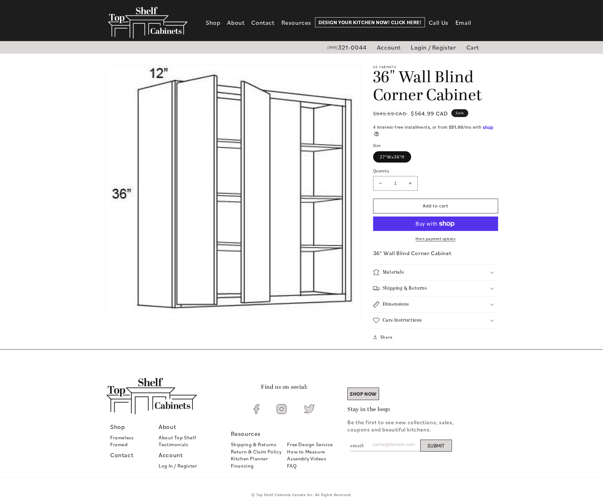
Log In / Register (178, 466)
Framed (119, 444)
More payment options (435, 238)
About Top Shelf (177, 437)
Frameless (121, 437)
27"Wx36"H (392, 156)
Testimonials (173, 444)
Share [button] (386, 337)
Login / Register (433, 47)
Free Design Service (310, 444)
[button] (213, 22)
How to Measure (306, 451)
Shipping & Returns (254, 444)
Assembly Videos (306, 458)
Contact (121, 455)
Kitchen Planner (249, 458)
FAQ (291, 466)
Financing (242, 466)
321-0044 (347, 47)
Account (389, 47)
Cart (472, 47)
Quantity (381, 170)
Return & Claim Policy (256, 451)
